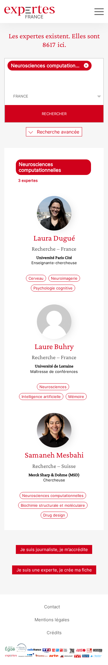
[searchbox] (54, 79)
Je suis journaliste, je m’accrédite (54, 549)
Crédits (54, 632)
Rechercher (54, 113)
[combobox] (54, 73)
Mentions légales (52, 619)
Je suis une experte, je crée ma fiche (54, 570)
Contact (52, 606)
